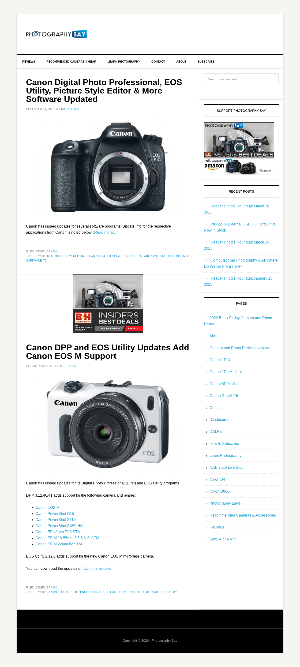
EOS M (121, 592)
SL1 (185, 256)
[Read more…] (105, 232)
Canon (51, 251)
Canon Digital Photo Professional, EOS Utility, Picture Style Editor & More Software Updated (104, 90)
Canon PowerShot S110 (55, 520)
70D (57, 256)
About (214, 336)
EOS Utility (104, 256)
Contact (216, 408)
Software (34, 260)
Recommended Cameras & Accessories (243, 515)
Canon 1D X (220, 360)
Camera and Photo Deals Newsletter (240, 348)
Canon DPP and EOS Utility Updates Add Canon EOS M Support (107, 352)
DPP (76, 256)
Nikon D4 (217, 479)
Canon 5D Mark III (225, 384)
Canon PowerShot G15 (54, 514)
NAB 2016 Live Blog (227, 467)
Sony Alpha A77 (223, 539)
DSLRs (216, 432)
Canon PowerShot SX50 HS (59, 526)
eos (92, 256)
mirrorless (155, 592)
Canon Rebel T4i (224, 396)
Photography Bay (56, 34)
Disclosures (219, 420)
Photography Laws (225, 503)
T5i (45, 260)
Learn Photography (225, 455)
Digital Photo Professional (80, 592)
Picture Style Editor (154, 256)
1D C (50, 256)
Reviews (217, 527)
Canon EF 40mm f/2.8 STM (58, 532)
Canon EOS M (47, 508)
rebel (177, 256)
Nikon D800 (219, 491)
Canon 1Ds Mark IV (226, 372)
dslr (84, 256)
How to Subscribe (224, 444)
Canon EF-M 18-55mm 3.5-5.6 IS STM (67, 538)
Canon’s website (97, 568)
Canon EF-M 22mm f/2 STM (58, 544)
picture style (125, 256)
